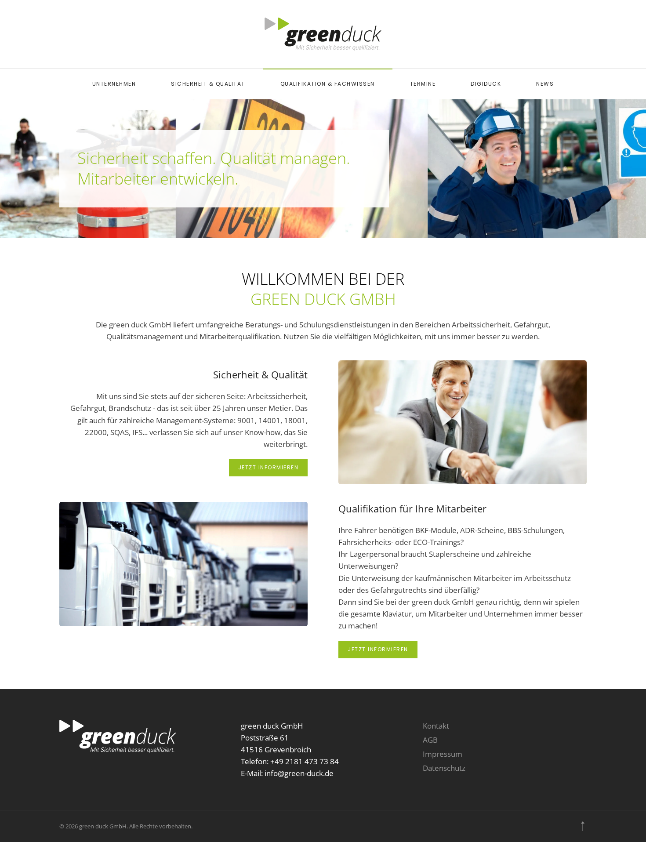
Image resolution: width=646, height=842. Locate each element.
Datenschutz (444, 768)
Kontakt (436, 726)
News (545, 83)
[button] (583, 826)
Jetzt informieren (268, 467)
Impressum (442, 754)
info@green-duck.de (299, 773)
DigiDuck (486, 83)
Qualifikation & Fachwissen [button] (327, 83)
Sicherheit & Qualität (208, 83)
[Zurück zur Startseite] (323, 34)
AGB (430, 740)
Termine (423, 83)
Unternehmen (114, 83)
